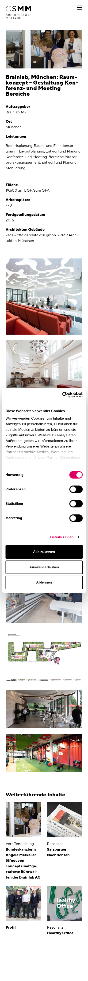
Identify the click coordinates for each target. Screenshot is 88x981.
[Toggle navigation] (79, 7)
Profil (11, 927)
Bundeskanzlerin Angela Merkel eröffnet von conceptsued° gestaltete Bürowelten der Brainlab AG (23, 863)
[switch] (76, 489)
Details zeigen (61, 537)
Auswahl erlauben (44, 567)
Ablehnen (44, 582)
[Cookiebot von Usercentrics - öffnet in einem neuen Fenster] (63, 395)
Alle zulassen (44, 552)
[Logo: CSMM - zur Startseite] (18, 12)
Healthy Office (60, 933)
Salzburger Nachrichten (58, 852)
